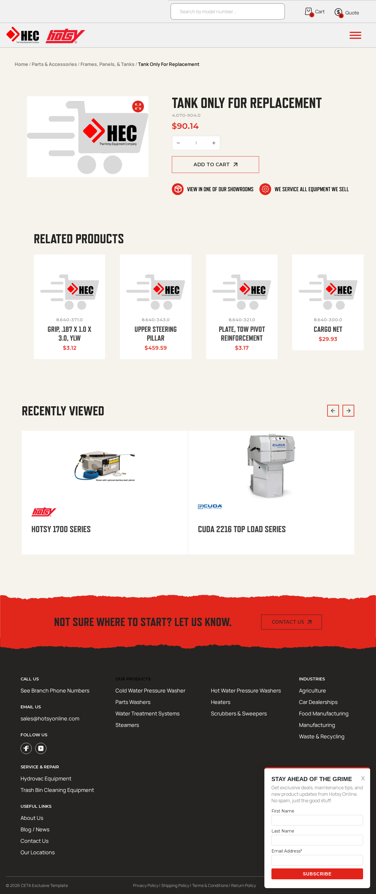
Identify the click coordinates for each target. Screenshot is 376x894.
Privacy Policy (145, 885)
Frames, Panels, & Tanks (107, 64)
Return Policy (243, 885)
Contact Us (288, 622)
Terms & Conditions (210, 885)
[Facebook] (26, 748)
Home (21, 64)
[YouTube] (41, 748)
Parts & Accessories (54, 64)
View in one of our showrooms (220, 189)
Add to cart (212, 164)
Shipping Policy (175, 885)
